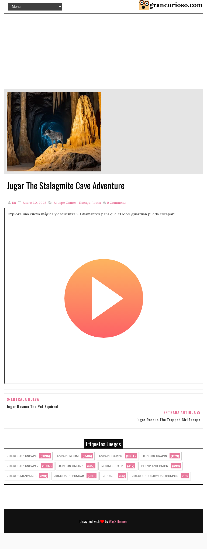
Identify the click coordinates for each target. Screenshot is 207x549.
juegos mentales (21, 476)
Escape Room (90, 203)
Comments (116, 203)
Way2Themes (118, 521)
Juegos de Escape (22, 456)
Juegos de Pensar (69, 476)
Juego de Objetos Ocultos (155, 476)
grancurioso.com (176, 5)
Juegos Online (70, 466)
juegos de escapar (22, 466)
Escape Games (65, 203)
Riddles (108, 476)
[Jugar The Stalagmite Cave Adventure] (54, 131)
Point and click (154, 466)
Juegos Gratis (155, 456)
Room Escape (112, 466)
